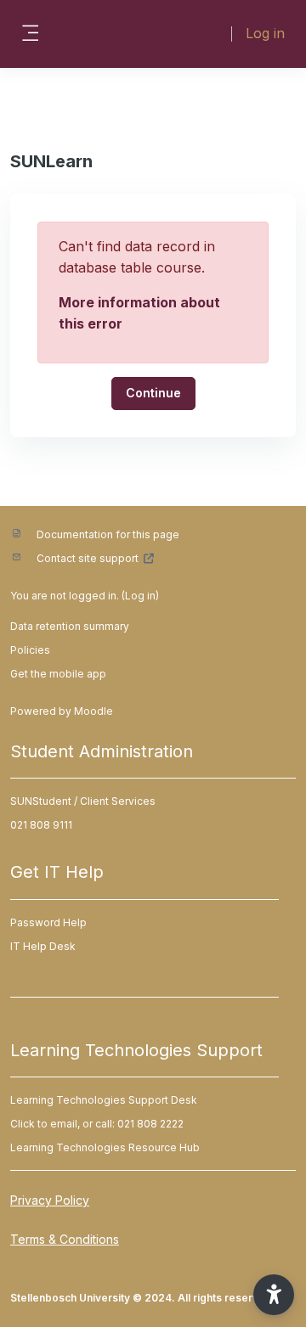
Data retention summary (69, 626)
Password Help (48, 922)
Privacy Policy (49, 1200)
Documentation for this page (108, 534)
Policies (30, 650)
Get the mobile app (58, 673)
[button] (273, 1294)
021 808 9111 (41, 824)
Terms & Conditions (64, 1239)
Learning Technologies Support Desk (103, 1100)
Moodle (93, 711)
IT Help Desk (43, 946)
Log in (265, 33)
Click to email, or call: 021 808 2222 (97, 1123)
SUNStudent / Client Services (83, 801)
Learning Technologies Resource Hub (105, 1147)
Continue (153, 392)
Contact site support (88, 558)
